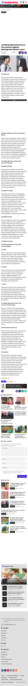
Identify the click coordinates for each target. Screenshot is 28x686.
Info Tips (3, 640)
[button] (21, 2)
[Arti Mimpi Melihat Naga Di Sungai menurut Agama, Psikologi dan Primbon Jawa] (7, 429)
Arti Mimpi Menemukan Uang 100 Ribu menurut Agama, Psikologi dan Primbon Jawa (21, 407)
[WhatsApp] (25, 391)
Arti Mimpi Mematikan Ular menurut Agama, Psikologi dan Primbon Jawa (21, 413)
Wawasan (4, 12)
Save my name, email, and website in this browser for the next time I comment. (13, 471)
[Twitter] (19, 391)
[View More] (14, 615)
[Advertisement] (14, 29)
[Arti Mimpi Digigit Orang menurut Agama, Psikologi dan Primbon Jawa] (7, 401)
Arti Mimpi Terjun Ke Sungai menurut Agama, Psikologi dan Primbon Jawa (20, 436)
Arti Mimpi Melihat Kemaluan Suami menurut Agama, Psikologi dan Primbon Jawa (15, 604)
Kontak (3, 657)
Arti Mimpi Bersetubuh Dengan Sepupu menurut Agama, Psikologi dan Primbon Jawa (16, 592)
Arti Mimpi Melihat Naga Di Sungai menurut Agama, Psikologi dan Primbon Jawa (7, 436)
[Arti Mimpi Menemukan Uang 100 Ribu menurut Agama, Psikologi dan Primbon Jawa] (21, 401)
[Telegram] (22, 391)
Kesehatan (4, 633)
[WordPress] (10, 670)
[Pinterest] (8, 670)
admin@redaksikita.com (10, 624)
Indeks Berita (4, 654)
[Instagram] (13, 670)
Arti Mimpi (10, 381)
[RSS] (16, 670)
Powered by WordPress (7, 682)
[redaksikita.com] (9, 2)
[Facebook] (17, 391)
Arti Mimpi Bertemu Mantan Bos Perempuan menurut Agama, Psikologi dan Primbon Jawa (7, 422)
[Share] (25, 52)
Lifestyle (3, 635)
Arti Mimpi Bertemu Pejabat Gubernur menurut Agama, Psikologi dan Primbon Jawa (15, 587)
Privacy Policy (4, 661)
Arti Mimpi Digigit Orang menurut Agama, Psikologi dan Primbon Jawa (7, 407)
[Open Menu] (23, 2)
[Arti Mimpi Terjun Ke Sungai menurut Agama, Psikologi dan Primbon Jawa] (21, 429)
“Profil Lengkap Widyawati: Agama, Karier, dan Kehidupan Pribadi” (16, 598)
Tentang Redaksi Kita (6, 664)
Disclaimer (4, 652)
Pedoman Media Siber (7, 659)
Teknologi (3, 638)
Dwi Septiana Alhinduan (4, 52)
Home (2, 675)
